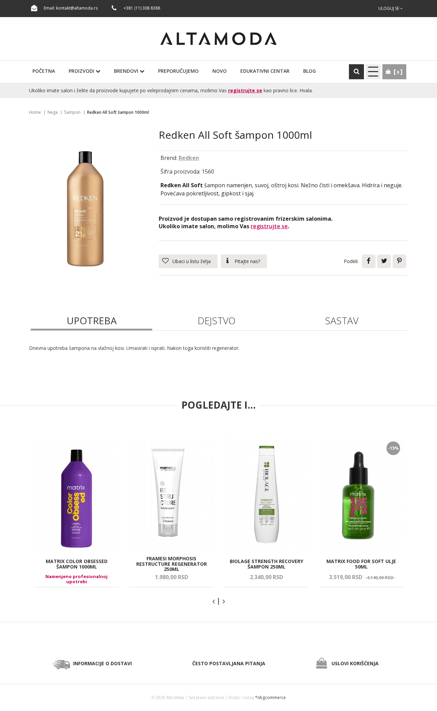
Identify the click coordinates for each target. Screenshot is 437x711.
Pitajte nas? (247, 261)
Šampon (72, 112)
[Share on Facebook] (369, 261)
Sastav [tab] (341, 320)
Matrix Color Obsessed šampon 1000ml (77, 564)
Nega (52, 112)
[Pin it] (399, 261)
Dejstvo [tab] (217, 320)
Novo (219, 71)
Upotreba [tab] (92, 320)
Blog (309, 71)
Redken (189, 158)
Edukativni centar (265, 71)
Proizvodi (82, 71)
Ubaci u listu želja (191, 261)
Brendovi (127, 71)
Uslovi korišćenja (355, 663)
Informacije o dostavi (102, 663)
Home (35, 112)
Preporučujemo (178, 71)
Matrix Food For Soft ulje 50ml (361, 564)
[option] (76, 513)
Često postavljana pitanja (228, 663)
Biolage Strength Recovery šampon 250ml (266, 564)
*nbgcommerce (270, 697)
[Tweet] (384, 261)
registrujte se (245, 90)
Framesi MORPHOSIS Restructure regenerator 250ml (171, 564)
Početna (43, 71)
